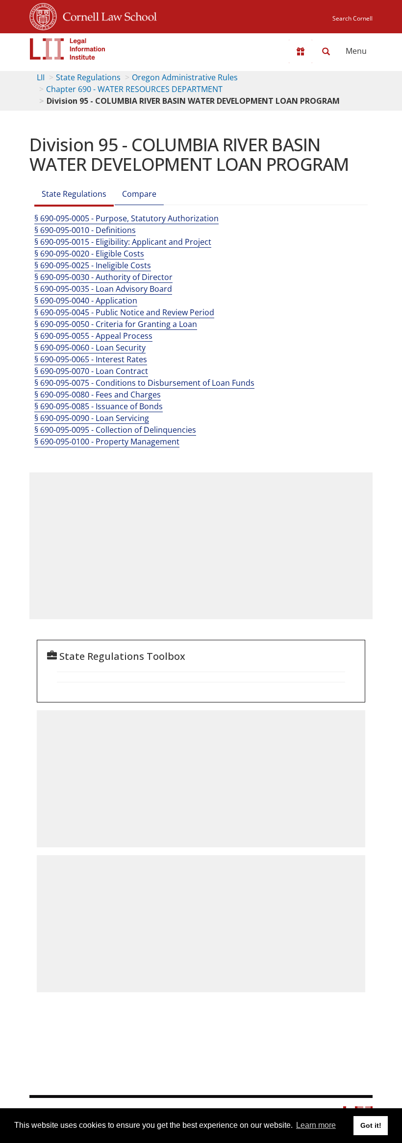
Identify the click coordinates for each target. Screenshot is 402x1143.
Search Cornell (352, 18)
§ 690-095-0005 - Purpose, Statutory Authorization (126, 218)
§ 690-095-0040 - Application (85, 300)
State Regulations (88, 77)
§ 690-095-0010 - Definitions (85, 230)
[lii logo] (67, 49)
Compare (139, 193)
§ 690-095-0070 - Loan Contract (91, 371)
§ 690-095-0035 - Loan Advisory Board (103, 288)
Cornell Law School (107, 15)
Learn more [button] (316, 1125)
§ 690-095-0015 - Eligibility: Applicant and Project (122, 241)
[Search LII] (326, 51)
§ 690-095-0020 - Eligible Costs (89, 253)
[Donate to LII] (300, 51)
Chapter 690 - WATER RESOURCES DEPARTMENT (134, 89)
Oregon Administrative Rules (185, 77)
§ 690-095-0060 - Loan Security (90, 347)
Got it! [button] (370, 1125)
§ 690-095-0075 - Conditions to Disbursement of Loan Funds (144, 382)
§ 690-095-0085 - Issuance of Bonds (98, 406)
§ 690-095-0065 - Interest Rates (90, 359)
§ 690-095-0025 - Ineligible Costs (92, 265)
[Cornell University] (43, 15)
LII (41, 77)
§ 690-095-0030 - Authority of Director (103, 277)
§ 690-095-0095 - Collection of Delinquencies (115, 429)
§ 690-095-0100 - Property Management (106, 441)
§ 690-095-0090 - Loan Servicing (91, 418)
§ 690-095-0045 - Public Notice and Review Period (124, 312)
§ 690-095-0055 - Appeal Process (93, 335)
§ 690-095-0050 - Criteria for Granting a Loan (115, 324)
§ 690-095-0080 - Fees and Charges (97, 394)
